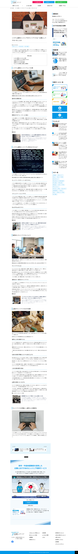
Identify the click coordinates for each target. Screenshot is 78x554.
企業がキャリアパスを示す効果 (19, 62)
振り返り (55, 184)
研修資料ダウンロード (49, 2)
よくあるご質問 (29, 5)
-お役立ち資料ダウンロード (60, 535)
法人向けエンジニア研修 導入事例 (59, 180)
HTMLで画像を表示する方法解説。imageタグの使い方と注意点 (63, 153)
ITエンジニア (15, 46)
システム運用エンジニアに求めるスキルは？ (21, 59)
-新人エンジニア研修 (33, 535)
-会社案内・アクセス (59, 539)
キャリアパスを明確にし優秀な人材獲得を (21, 63)
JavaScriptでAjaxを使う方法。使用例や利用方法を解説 (63, 134)
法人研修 (21, 46)
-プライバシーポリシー (59, 543)
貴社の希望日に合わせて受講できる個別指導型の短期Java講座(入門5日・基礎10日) (26, 177)
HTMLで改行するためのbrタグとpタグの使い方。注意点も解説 (63, 124)
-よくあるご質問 (45, 535)
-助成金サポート (32, 539)
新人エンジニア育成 (61, 192)
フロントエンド (56, 186)
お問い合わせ (38, 2)
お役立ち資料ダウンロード (61, 2)
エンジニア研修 (61, 184)
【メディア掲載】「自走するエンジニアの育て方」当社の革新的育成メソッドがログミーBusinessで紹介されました (63, 76)
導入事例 (39, 5)
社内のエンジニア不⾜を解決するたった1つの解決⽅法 (21, 336)
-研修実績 (44, 532)
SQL (54, 192)
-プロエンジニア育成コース (34, 532)
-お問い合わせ (58, 537)
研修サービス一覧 (15, 5)
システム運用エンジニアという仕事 (20, 58)
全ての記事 (12, 8)
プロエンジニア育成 (57, 188)
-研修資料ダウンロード (59, 532)
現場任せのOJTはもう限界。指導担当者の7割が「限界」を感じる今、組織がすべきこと (63, 61)
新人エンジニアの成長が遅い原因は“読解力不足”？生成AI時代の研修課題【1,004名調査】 (63, 69)
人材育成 (27, 46)
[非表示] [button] (30, 55)
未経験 (55, 175)
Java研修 (55, 182)
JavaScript (64, 188)
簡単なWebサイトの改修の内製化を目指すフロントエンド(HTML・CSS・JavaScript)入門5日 (27, 263)
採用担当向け (56, 190)
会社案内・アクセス (62, 5)
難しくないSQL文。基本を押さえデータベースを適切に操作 (63, 162)
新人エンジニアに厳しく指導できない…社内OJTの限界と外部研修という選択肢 (63, 54)
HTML (61, 190)
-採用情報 (57, 541)
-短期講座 (31, 537)
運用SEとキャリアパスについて (19, 60)
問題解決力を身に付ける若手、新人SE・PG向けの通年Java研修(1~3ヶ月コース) (25, 95)
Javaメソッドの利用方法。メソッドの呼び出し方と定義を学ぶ (63, 143)
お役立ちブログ (49, 5)
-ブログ (43, 537)
